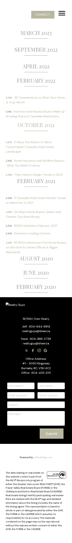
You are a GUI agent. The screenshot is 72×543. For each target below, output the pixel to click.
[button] (42, 15)
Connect (42, 14)
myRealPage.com (42, 457)
